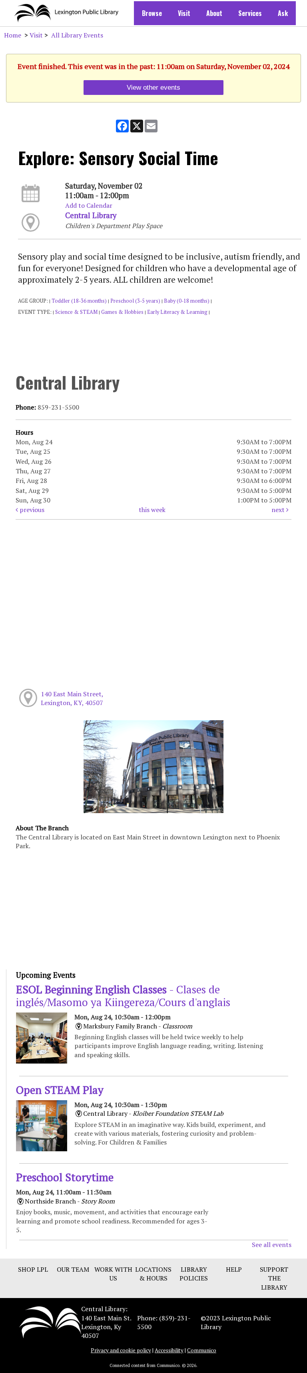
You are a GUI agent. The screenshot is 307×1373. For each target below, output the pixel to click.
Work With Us (113, 1273)
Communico (201, 1350)
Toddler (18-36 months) (79, 300)
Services (250, 13)
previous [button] (31, 509)
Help (234, 1269)
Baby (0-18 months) (186, 300)
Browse (152, 13)
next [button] (278, 509)
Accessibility (169, 1350)
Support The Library (274, 1278)
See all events (271, 1244)
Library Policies (193, 1273)
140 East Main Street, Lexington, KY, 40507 (72, 698)
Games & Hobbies (122, 312)
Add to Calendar (88, 205)
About (214, 13)
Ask (283, 13)
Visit (184, 13)
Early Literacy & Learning (177, 312)
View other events (153, 87)
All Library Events (77, 35)
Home (12, 35)
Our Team (73, 1269)
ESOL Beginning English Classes (123, 995)
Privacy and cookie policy (121, 1350)
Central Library (90, 215)
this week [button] (152, 509)
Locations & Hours (153, 1273)
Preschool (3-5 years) (135, 300)
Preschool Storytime (65, 1177)
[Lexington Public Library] (50, 1321)
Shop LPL (33, 1269)
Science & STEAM (76, 312)
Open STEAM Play (60, 1090)
